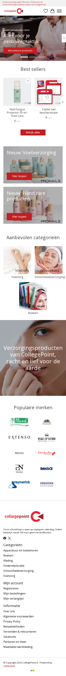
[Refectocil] (46, 469)
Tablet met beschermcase (49, 110)
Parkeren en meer (14, 642)
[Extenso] (19, 438)
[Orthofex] (46, 453)
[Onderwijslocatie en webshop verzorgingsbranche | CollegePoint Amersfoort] (13, 10)
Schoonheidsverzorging (50, 277)
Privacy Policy (11, 621)
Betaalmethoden (14, 626)
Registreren (10, 588)
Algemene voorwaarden (18, 616)
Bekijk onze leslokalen (19, 50)
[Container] (46, 422)
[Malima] (19, 453)
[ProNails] (19, 469)
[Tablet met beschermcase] (49, 92)
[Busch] (19, 422)
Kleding (8, 560)
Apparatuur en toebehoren (20, 550)
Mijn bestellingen (14, 593)
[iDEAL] (32, 671)
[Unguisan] (46, 485)
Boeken (33, 313)
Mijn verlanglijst (13, 598)
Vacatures (9, 637)
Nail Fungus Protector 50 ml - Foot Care (17, 112)
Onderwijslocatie (13, 566)
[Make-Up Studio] (46, 438)
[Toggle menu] (59, 11)
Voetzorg (17, 277)
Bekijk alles (33, 132)
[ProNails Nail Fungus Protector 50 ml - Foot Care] (17, 92)
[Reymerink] (19, 485)
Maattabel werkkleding (18, 647)
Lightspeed (9, 665)
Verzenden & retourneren (19, 631)
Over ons (9, 611)
